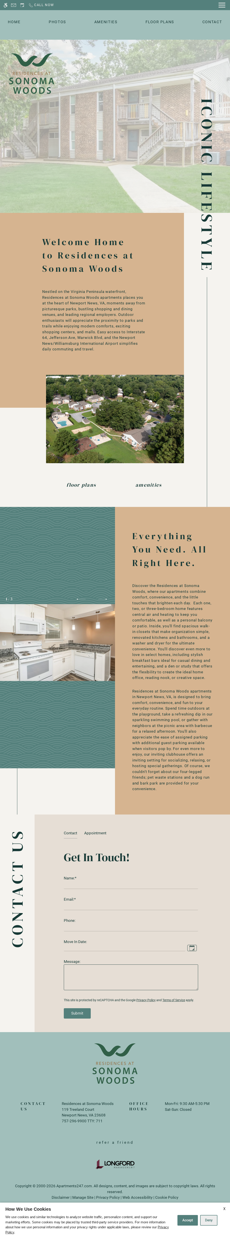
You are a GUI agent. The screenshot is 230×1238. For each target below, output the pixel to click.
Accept (187, 1220)
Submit (77, 1013)
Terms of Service (173, 1000)
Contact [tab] (70, 833)
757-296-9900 (82, 1121)
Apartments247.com (74, 1186)
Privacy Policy (146, 1000)
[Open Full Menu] (222, 5)
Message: (72, 961)
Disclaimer (61, 1197)
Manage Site (82, 1197)
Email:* (70, 899)
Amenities (105, 22)
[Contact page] (13, 5)
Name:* (70, 878)
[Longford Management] (115, 1164)
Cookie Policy (166, 1197)
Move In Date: (75, 941)
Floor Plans (160, 22)
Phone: (69, 920)
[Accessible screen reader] (5, 5)
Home (14, 22)
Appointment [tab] (95, 833)
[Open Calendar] (192, 948)
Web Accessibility (137, 1197)
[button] (81, 599)
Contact (212, 22)
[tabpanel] (132, 933)
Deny (208, 1220)
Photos (57, 22)
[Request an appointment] (22, 5)
